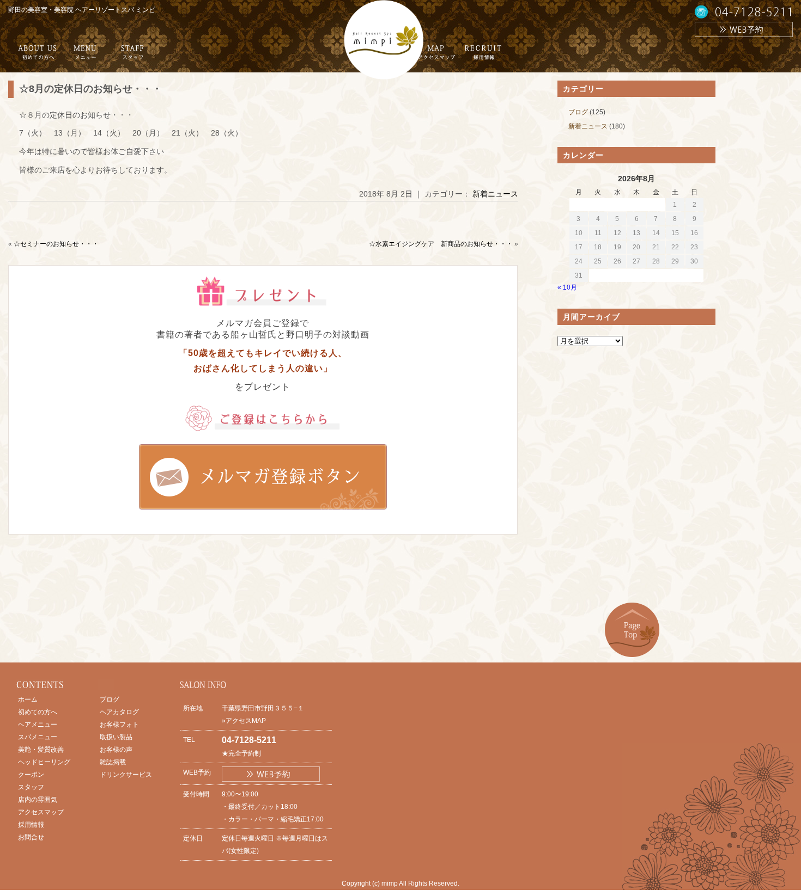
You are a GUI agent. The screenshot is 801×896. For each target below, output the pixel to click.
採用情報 (31, 825)
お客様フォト (119, 724)
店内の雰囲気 (37, 799)
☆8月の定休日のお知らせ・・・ (90, 88)
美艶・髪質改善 (41, 749)
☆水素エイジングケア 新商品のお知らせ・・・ (441, 244)
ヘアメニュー (37, 724)
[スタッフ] (132, 56)
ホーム (28, 699)
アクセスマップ (41, 812)
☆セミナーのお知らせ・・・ (56, 244)
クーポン (31, 774)
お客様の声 (116, 749)
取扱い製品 (116, 737)
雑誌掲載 (113, 762)
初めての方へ (37, 712)
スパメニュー (37, 737)
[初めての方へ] (37, 56)
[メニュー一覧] (85, 56)
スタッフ (31, 787)
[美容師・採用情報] (483, 56)
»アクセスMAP (244, 721)
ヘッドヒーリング (44, 762)
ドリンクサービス (126, 774)
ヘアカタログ (119, 712)
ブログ (578, 112)
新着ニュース (495, 193)
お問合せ (31, 837)
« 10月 (567, 287)
